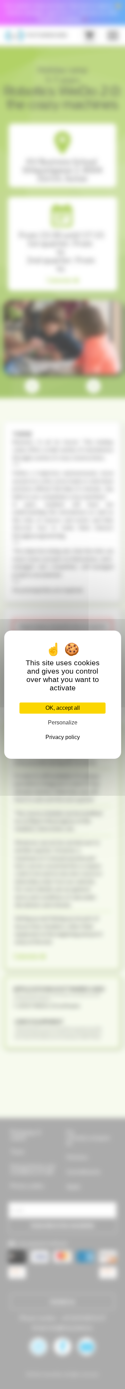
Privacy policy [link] (62, 737)
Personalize (62, 722)
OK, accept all (62, 708)
